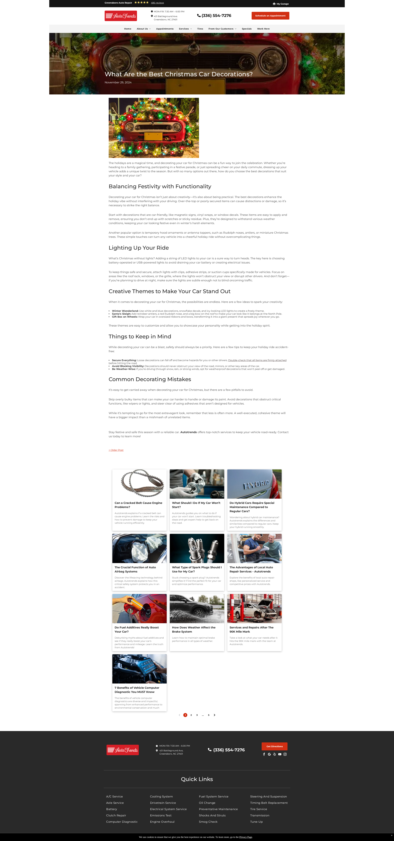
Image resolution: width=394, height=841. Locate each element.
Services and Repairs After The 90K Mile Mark (251, 629)
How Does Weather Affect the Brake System (193, 629)
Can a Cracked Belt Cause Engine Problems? (138, 505)
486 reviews (157, 2)
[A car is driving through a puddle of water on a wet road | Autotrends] (197, 608)
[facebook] (264, 754)
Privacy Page (245, 837)
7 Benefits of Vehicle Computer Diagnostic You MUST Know (137, 690)
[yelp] (274, 754)
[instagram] (285, 754)
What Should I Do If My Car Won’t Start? (196, 505)
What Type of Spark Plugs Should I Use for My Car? (197, 569)
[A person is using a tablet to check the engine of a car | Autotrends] (139, 669)
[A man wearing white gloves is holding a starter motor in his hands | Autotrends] (197, 484)
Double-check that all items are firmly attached (257, 360)
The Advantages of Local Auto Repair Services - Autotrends (251, 569)
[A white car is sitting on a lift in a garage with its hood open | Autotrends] (254, 608)
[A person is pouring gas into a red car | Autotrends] (139, 608)
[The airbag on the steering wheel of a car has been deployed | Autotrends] (139, 548)
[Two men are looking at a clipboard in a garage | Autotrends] (254, 548)
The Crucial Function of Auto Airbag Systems (135, 569)
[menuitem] (127, 29)
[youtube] (279, 754)
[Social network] (269, 754)
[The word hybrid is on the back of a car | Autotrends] (254, 484)
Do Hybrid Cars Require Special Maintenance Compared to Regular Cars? (252, 507)
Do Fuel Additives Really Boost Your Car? (137, 629)
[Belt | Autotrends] (139, 484)
